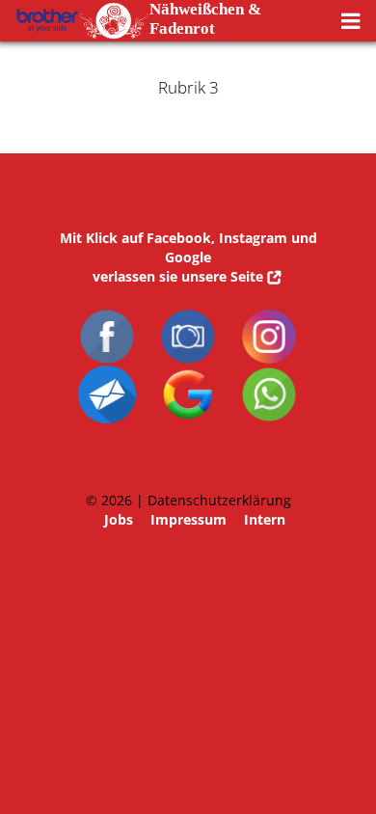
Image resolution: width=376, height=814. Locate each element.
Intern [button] (264, 519)
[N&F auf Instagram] (269, 317)
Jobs (118, 519)
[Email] (107, 375)
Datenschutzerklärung (219, 500)
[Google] (188, 375)
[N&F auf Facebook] (107, 317)
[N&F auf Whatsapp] (269, 375)
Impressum (188, 519)
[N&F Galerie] (188, 317)
